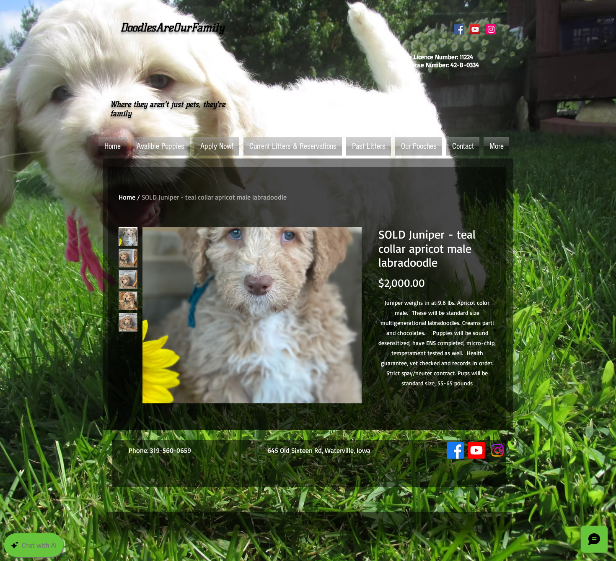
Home (127, 197)
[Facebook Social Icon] (459, 29)
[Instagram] (497, 450)
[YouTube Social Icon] (475, 29)
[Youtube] (476, 450)
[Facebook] (455, 450)
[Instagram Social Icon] (491, 29)
